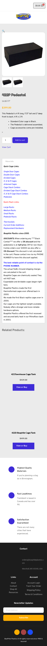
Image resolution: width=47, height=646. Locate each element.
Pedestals (8, 197)
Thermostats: (9, 222)
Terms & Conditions (33, 594)
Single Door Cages (11, 171)
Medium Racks (10, 210)
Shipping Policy (33, 590)
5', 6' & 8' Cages (10, 181)
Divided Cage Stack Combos (15, 190)
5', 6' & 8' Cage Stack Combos (16, 194)
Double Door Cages (12, 175)
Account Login (33, 583)
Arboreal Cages (10, 184)
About (13, 583)
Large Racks (9, 207)
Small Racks (9, 213)
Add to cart (20, 140)
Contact (13, 586)
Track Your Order (33, 586)
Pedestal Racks (10, 217)
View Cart (6, 147)
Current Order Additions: (14, 225)
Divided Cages (10, 178)
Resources (13, 592)
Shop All (13, 589)
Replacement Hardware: (14, 228)
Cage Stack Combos (12, 187)
